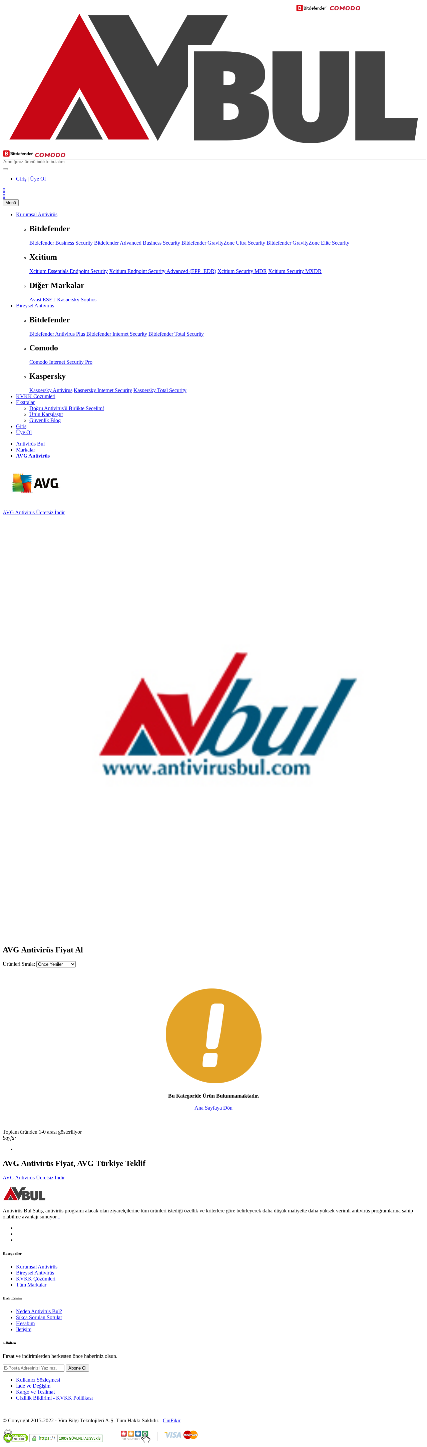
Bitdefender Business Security (61, 243)
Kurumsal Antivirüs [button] (36, 214)
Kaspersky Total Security (159, 390)
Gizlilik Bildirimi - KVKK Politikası (54, 1398)
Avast (35, 299)
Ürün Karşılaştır (46, 414)
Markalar (25, 450)
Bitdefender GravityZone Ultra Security (223, 243)
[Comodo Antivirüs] (50, 155)
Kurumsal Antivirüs (36, 1266)
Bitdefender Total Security (176, 334)
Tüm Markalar (31, 1284)
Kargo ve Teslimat (35, 1392)
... (58, 1216)
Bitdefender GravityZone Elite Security (308, 243)
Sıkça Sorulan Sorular (39, 1317)
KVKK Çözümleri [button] (35, 396)
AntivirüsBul (30, 444)
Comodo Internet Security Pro (60, 362)
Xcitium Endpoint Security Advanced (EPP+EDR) (162, 271)
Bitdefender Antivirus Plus (57, 334)
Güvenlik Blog (45, 420)
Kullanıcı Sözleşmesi (38, 1380)
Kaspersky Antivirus (50, 390)
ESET (49, 299)
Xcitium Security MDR (242, 271)
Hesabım (25, 1323)
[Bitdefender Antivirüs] (18, 155)
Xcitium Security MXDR (295, 271)
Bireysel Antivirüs (35, 1272)
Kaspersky (68, 299)
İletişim (23, 1329)
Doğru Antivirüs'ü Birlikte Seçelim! (66, 408)
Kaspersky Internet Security (103, 390)
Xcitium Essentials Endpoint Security (68, 271)
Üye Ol (38, 179)
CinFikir (171, 1420)
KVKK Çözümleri (35, 1278)
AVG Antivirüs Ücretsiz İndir (34, 512)
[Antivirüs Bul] (213, 147)
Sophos (88, 299)
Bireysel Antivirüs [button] (35, 305)
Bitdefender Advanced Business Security (137, 243)
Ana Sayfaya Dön (213, 1108)
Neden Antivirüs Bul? (39, 1311)
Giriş (21, 179)
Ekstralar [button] (25, 402)
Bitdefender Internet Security (116, 334)
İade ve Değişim (33, 1386)
